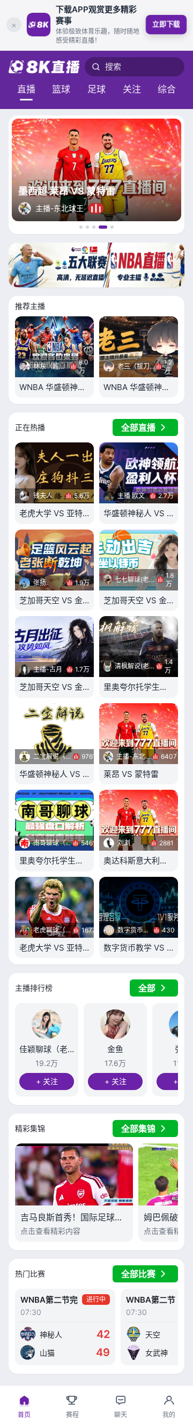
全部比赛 (138, 1274)
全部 (146, 988)
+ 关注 (47, 1081)
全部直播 (138, 427)
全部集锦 (138, 1128)
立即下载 (166, 24)
